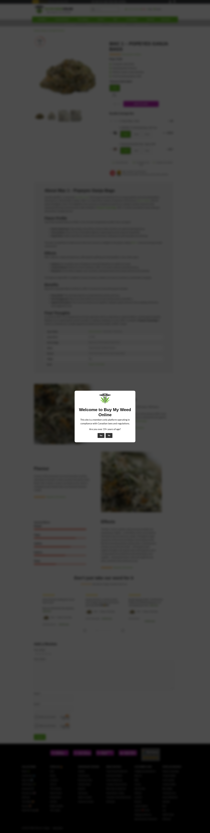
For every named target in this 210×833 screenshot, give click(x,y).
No (109, 435)
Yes (101, 435)
